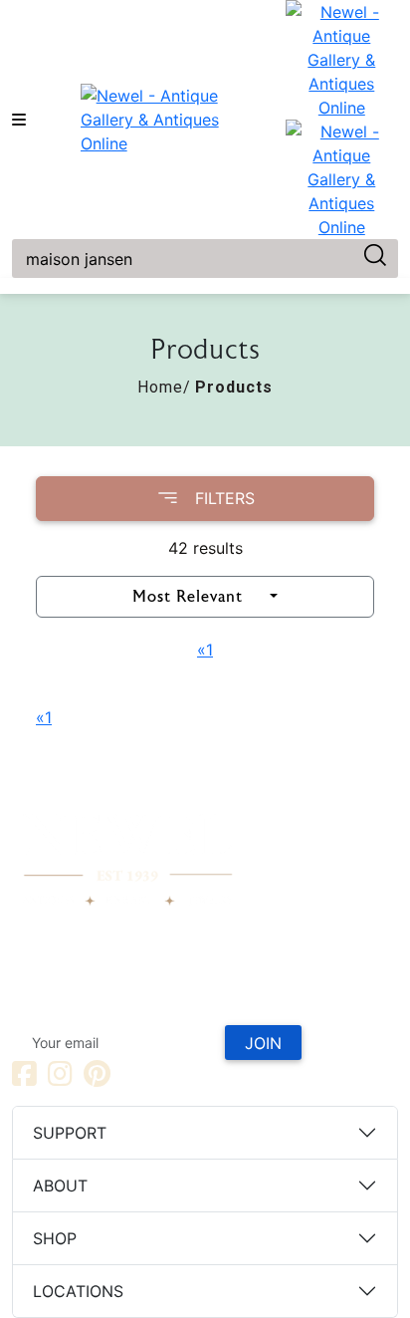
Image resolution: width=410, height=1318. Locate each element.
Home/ (164, 387)
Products (234, 387)
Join (263, 1043)
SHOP (55, 1238)
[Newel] (128, 849)
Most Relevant (187, 597)
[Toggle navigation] (19, 120)
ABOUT (60, 1185)
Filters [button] (225, 498)
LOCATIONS (78, 1291)
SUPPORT (69, 1133)
